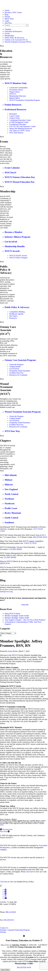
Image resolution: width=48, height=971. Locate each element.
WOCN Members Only (16, 83)
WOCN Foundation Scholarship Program (24, 100)
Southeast (9, 522)
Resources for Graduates (18, 375)
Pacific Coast (11, 508)
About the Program (16, 364)
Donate (7, 17)
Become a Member (13, 232)
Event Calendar (12, 168)
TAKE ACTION (30, 543)
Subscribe (25, 605)
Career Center (14, 116)
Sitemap (3, 932)
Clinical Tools (14, 118)
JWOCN (12, 94)
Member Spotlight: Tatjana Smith (17, 618)
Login (7, 21)
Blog (6, 15)
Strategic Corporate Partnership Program (15, 930)
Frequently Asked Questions (19, 371)
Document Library (16, 90)
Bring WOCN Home (12, 614)
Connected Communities (18, 88)
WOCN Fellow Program (18, 258)
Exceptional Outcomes (17, 124)
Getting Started (14, 367)
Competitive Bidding (17, 312)
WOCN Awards (12, 251)
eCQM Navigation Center (18, 122)
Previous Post (7, 829)
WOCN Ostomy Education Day (20, 177)
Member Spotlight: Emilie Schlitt (17, 616)
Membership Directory (17, 96)
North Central (11, 494)
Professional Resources (15, 109)
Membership (9, 36)
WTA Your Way (12, 431)
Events (7, 33)
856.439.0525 (9, 920)
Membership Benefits (15, 246)
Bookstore (13, 114)
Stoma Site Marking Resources (20, 128)
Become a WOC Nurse (13, 12)
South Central (11, 517)
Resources (13, 318)
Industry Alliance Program (17, 237)
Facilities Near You (16, 373)
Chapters (8, 29)
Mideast (8, 480)
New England (11, 489)
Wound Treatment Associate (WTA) (18, 42)
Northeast (9, 499)
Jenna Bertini (13, 651)
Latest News (5, 970)
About (7, 10)
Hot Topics (13, 316)
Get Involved (11, 241)
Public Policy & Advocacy (14, 38)
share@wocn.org (6, 592)
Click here (4, 882)
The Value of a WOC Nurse (19, 131)
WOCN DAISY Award (18, 256)
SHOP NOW (5, 563)
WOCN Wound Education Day (20, 182)
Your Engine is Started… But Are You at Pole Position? (25, 620)
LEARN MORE (16, 549)
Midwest (9, 484)
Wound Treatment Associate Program (23, 412)
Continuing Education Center (20, 120)
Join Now (8, 23)
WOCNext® (10, 172)
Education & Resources (13, 31)
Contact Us (4, 928)
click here (29, 872)
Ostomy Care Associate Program (20, 360)
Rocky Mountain (13, 513)
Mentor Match (14, 98)
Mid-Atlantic (11, 475)
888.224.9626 (11, 912)
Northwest (9, 503)
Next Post (3, 831)
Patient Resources (13, 104)
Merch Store (9, 19)
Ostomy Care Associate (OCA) (16, 40)
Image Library (14, 92)
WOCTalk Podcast (16, 133)
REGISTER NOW (40, 537)
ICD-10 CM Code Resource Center (22, 126)
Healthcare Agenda (16, 314)
